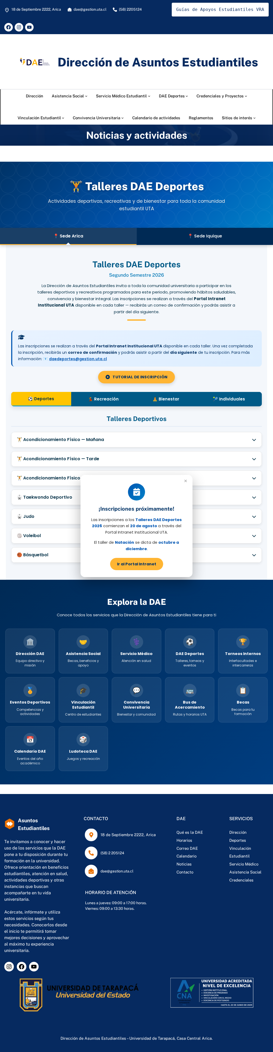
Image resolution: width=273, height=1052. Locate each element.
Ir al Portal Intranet (136, 564)
